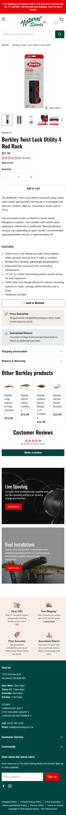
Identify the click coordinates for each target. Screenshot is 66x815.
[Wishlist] (55, 23)
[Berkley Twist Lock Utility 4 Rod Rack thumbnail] (7, 119)
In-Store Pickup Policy (30, 802)
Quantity (6, 169)
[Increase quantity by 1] (31, 177)
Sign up (52, 776)
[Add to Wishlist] (10, 385)
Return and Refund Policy (15, 805)
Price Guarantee (52, 802)
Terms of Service (55, 805)
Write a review (33, 452)
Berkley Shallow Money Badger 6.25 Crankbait (41, 406)
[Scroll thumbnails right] (61, 120)
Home (5, 45)
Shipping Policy (9, 802)
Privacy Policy (36, 805)
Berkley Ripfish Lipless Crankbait (25, 403)
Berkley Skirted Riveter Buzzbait (57, 403)
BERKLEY (7, 132)
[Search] (59, 34)
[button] (9, 157)
